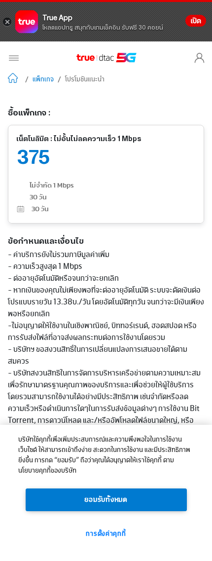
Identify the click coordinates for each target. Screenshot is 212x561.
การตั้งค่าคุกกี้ (106, 534)
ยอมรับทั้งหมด (106, 499)
